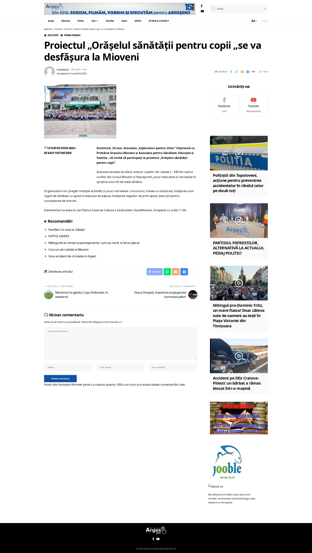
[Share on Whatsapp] (236, 72)
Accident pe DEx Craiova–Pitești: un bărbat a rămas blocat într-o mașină (237, 383)
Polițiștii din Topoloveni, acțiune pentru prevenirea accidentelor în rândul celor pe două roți (238, 182)
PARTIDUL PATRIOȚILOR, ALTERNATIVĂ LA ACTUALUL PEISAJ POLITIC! (238, 248)
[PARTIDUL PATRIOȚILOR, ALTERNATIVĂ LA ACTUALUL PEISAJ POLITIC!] (239, 220)
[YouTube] (202, 11)
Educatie (53, 35)
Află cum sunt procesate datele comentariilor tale (151, 385)
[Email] (242, 72)
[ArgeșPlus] (119, 9)
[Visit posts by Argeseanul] (49, 71)
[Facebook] (201, 6)
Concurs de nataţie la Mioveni (68, 249)
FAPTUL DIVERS (58, 236)
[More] (253, 72)
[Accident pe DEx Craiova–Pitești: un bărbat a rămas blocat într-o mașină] (239, 356)
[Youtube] (253, 105)
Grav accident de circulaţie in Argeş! (72, 256)
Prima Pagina (72, 35)
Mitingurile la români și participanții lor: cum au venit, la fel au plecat (94, 243)
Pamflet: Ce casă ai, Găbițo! (66, 229)
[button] (253, 20)
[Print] (247, 72)
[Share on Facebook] (230, 72)
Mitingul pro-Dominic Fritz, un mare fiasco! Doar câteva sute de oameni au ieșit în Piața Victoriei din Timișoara (238, 315)
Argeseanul (63, 69)
